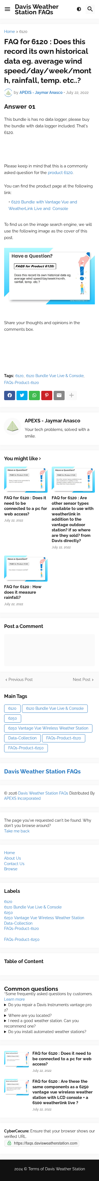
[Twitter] (22, 395)
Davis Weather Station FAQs (37, 9)
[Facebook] (9, 395)
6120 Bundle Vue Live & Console (55, 376)
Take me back (16, 831)
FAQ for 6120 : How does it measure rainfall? (23, 592)
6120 (23, 32)
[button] (7, 9)
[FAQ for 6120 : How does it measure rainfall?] (26, 569)
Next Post (81, 679)
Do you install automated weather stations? (47, 1031)
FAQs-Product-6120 (21, 382)
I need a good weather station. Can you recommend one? (41, 1023)
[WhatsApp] (34, 395)
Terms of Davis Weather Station (56, 1169)
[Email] (59, 395)
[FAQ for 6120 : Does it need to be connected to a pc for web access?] (26, 480)
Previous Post (21, 679)
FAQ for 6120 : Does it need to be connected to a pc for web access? (25, 506)
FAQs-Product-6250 (26, 748)
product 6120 (60, 172)
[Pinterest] (46, 395)
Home (9, 32)
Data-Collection (22, 738)
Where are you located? (30, 1015)
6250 (12, 718)
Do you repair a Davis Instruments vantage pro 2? (48, 1007)
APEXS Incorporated (22, 798)
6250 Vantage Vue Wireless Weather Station (48, 728)
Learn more (14, 999)
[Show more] (71, 395)
